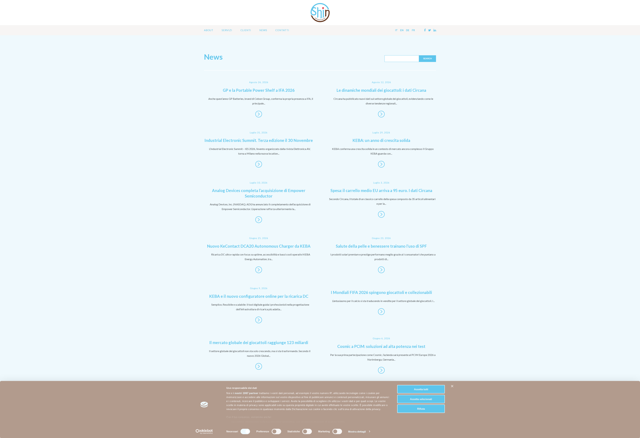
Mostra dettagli (357, 431)
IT (396, 30)
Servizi (227, 30)
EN (402, 30)
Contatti (282, 30)
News (263, 30)
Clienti (245, 30)
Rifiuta (421, 408)
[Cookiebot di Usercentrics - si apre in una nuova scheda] (204, 431)
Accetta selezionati (421, 399)
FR (413, 30)
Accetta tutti (421, 389)
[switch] (276, 431)
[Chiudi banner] (452, 386)
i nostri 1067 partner (245, 393)
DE (407, 30)
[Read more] (258, 114)
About (208, 30)
